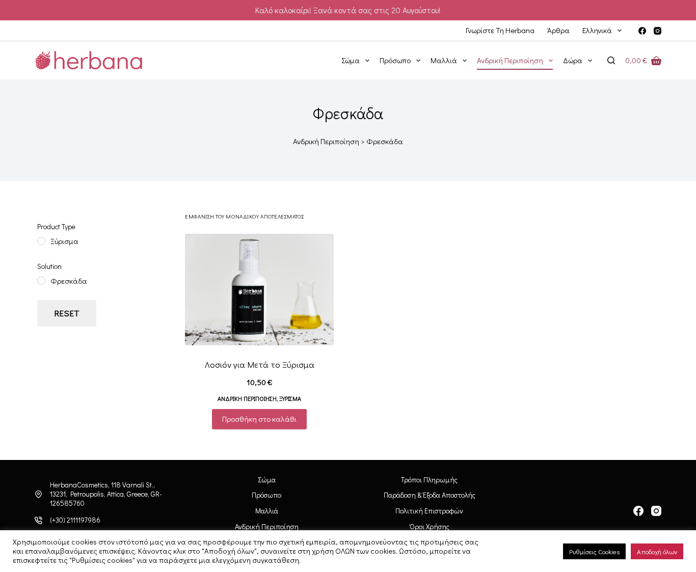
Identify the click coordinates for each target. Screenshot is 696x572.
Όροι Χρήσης (429, 526)
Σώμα (350, 60)
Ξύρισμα (290, 398)
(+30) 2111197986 (75, 520)
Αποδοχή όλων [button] (657, 551)
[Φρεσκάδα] (41, 281)
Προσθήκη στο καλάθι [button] (259, 419)
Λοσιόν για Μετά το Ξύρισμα (259, 364)
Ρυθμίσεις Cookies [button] (594, 551)
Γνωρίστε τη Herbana (500, 30)
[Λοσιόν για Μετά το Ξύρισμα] (259, 289)
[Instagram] (657, 31)
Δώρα (572, 60)
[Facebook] (642, 31)
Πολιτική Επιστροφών (429, 510)
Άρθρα (558, 30)
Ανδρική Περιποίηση (510, 60)
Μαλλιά (444, 60)
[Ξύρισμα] (41, 241)
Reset (66, 313)
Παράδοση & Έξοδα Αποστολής (429, 495)
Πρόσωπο (395, 60)
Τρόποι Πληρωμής (429, 479)
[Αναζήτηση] (611, 60)
